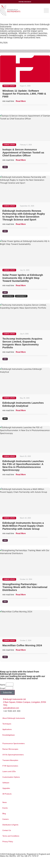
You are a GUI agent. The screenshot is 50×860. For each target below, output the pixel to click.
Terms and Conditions (10, 836)
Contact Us (6, 830)
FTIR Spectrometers (10, 766)
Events (5, 808)
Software (5, 783)
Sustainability (21, 296)
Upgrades (6, 788)
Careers (5, 819)
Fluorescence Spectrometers (13, 743)
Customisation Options (11, 777)
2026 (5, 167)
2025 (5, 231)
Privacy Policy (7, 841)
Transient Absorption (10, 760)
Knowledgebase (8, 735)
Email (2, 688)
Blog (4, 813)
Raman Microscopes (10, 749)
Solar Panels (8, 296)
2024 (5, 601)
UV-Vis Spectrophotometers (13, 755)
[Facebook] (4, 849)
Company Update (9, 144)
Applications (7, 729)
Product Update (9, 85)
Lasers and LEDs (9, 771)
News (4, 802)
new (5, 418)
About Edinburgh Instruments (13, 718)
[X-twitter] (2, 849)
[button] (46, 10)
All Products (7, 794)
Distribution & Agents (10, 825)
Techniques (6, 724)
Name (2, 685)
